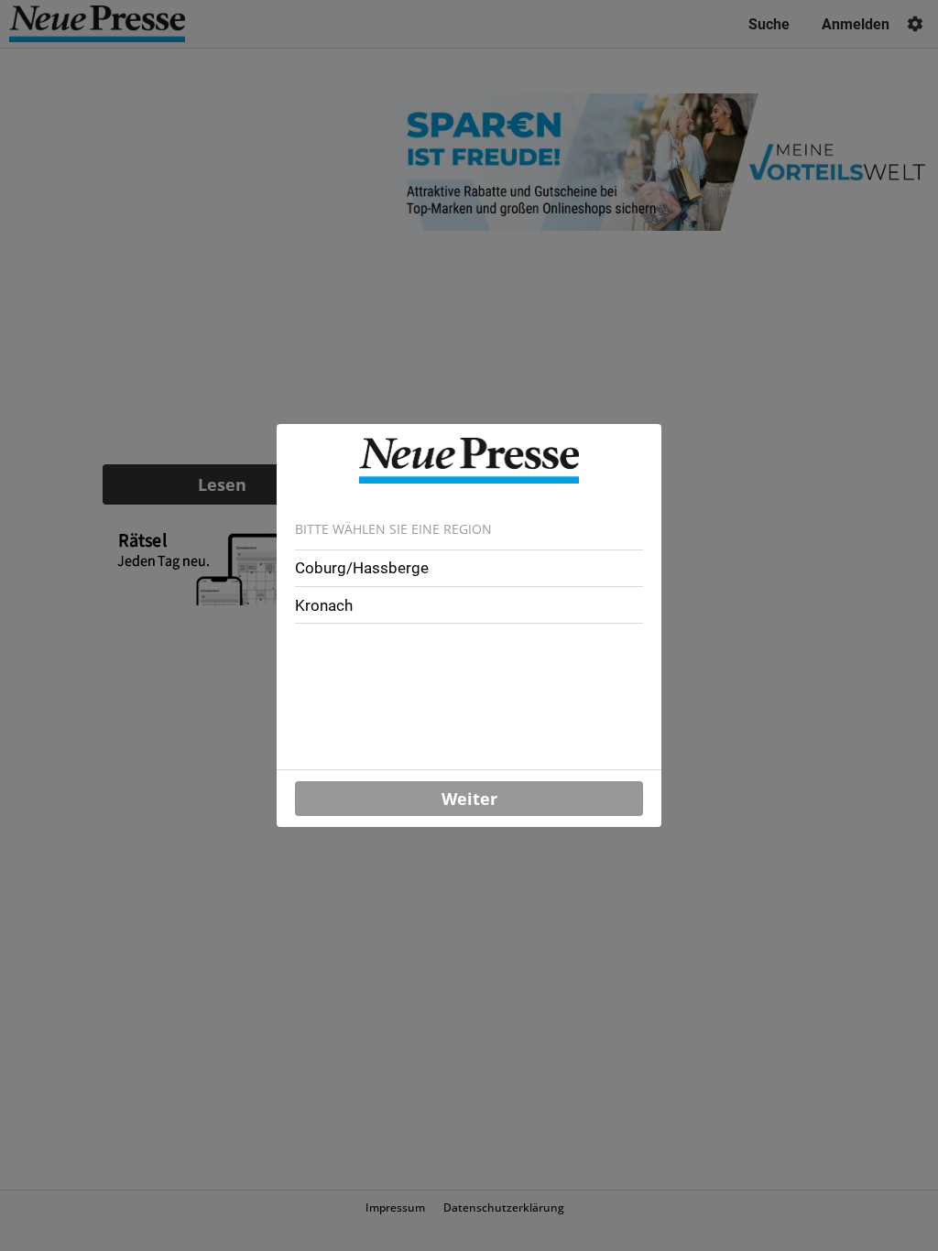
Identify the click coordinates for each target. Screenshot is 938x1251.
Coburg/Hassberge (362, 568)
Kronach (324, 605)
